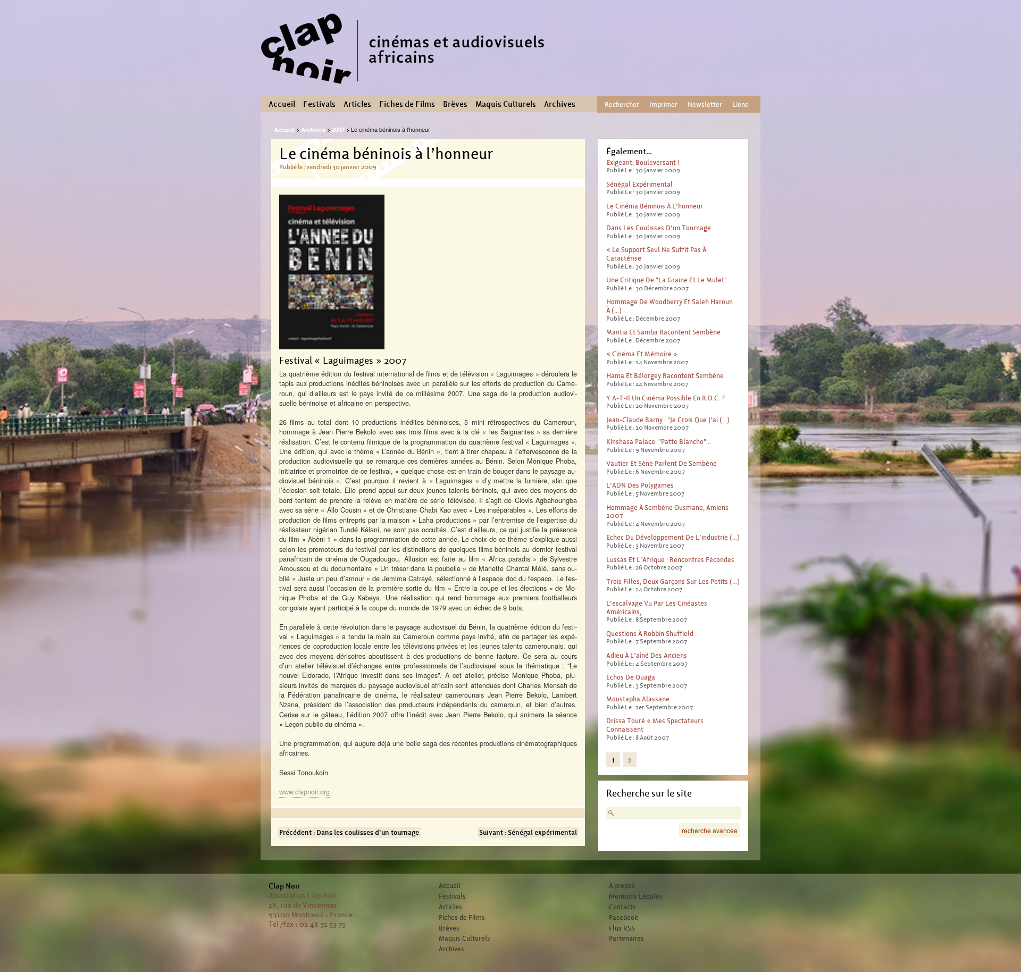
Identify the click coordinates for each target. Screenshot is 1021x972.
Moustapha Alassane (637, 699)
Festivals (319, 104)
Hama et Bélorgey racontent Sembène (665, 376)
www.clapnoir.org (304, 791)
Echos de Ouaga (630, 677)
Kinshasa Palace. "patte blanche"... (658, 442)
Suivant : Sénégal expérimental (528, 832)
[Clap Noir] (407, 87)
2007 (338, 129)
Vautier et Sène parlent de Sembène (661, 463)
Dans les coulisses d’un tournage (658, 228)
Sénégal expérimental (639, 184)
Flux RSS (622, 928)
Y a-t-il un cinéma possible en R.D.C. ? (665, 398)
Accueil (282, 104)
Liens (740, 104)
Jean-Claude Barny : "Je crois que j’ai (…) (668, 420)
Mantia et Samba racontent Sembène (663, 332)
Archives (559, 104)
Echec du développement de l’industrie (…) (673, 537)
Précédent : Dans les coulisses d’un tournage (349, 832)
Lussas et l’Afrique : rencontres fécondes (670, 560)
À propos (622, 886)
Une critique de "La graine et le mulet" (666, 280)
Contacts (622, 907)
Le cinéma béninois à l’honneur (654, 206)
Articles (357, 104)
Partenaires (626, 938)
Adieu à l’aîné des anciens (646, 655)
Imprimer (663, 104)
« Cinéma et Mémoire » (641, 354)
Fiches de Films (407, 104)
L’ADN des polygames (640, 485)
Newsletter (705, 104)
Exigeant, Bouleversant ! (643, 162)
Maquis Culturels (505, 104)
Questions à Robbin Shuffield (649, 634)
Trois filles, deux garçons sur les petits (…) (673, 581)
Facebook (623, 918)
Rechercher (622, 104)
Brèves (455, 104)
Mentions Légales (636, 896)
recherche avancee (710, 830)
